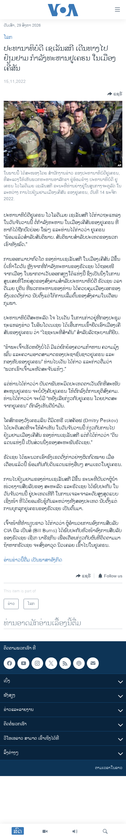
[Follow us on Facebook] (9, 663)
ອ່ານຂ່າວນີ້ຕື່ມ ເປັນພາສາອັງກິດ (33, 560)
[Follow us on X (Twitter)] (51, 663)
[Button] (114, 94)
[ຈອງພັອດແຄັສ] (92, 663)
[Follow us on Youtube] (23, 663)
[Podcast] (79, 663)
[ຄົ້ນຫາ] (105, 831)
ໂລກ (8, 37)
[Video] (45, 831)
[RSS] (65, 663)
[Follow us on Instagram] (37, 663)
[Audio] (75, 831)
